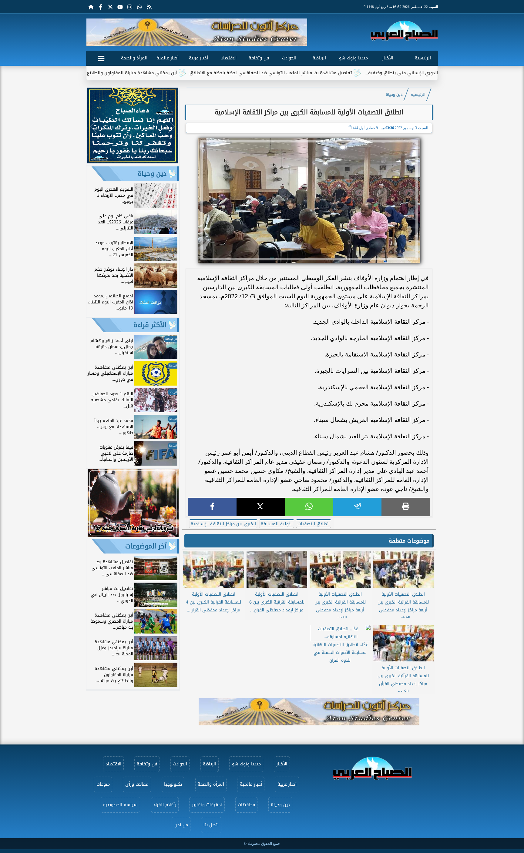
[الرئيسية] (91, 7)
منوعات (103, 784)
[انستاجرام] (130, 7)
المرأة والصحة (134, 58)
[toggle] (101, 57)
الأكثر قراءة (149, 325)
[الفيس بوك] (101, 7)
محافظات (246, 805)
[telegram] (357, 507)
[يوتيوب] (120, 7)
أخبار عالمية (167, 58)
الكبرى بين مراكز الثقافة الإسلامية (223, 524)
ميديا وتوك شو (353, 58)
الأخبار (387, 58)
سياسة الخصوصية (120, 805)
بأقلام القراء (164, 805)
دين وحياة (394, 94)
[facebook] (212, 507)
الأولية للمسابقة (277, 524)
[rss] (149, 7)
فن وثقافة (259, 58)
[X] (261, 507)
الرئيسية (423, 58)
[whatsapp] (309, 507)
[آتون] (196, 32)
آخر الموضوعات (145, 546)
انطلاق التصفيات (313, 524)
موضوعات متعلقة (409, 541)
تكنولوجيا (173, 784)
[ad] (132, 161)
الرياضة (319, 58)
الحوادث (289, 58)
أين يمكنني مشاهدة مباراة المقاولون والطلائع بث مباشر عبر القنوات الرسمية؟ (137, 73)
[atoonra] (309, 711)
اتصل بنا (211, 825)
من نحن (181, 825)
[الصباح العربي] (404, 30)
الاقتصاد (229, 58)
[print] (405, 507)
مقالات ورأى (136, 784)
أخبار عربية (198, 58)
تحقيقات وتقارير (207, 805)
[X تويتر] (110, 7)
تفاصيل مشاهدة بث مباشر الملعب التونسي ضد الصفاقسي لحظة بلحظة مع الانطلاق (306, 73)
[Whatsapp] (139, 7)
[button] (93, 32)
